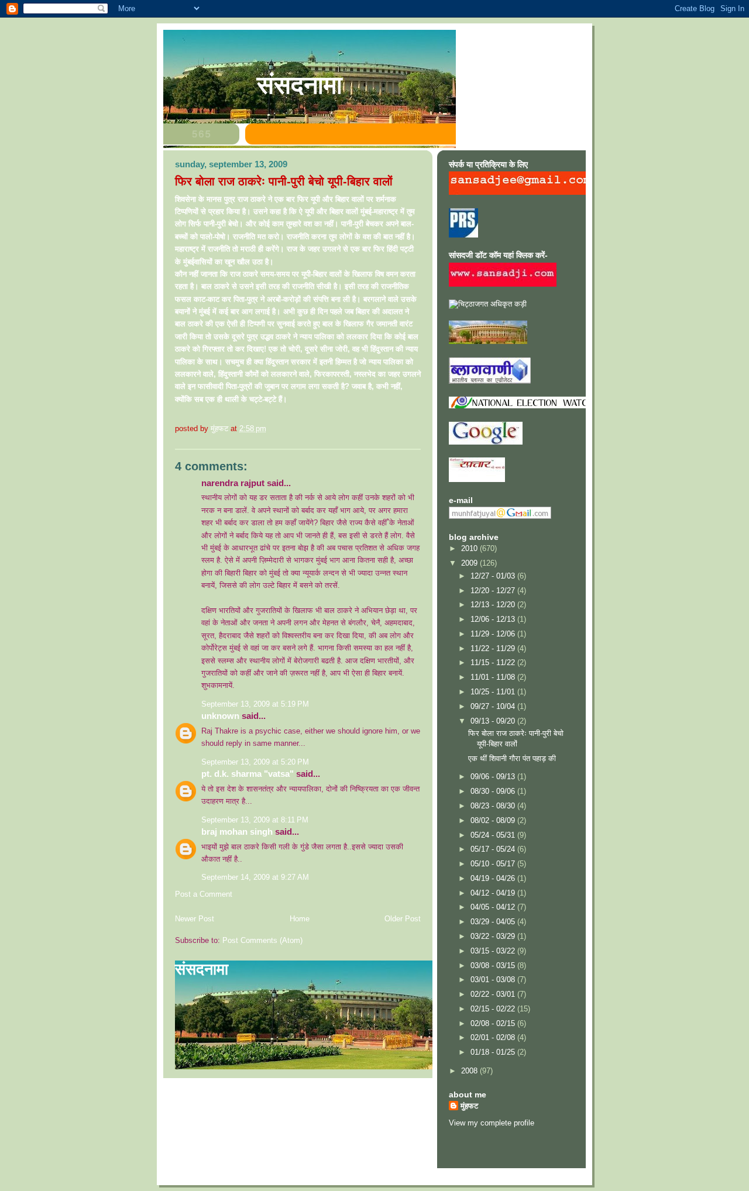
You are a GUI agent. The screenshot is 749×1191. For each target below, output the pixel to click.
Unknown (220, 716)
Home (300, 918)
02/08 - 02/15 (493, 1023)
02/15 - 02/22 (493, 1008)
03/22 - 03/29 (493, 936)
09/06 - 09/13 (493, 776)
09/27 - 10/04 (493, 706)
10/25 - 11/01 (493, 691)
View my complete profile (491, 1122)
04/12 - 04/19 (493, 893)
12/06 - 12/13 (493, 619)
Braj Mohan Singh (237, 832)
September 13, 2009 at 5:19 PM (255, 704)
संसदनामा (299, 85)
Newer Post (194, 918)
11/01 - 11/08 (493, 677)
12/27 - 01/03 (493, 576)
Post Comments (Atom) (262, 940)
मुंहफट (469, 1105)
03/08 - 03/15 (493, 965)
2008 (470, 1070)
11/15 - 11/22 (493, 662)
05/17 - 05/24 (493, 849)
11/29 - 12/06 (493, 633)
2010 (470, 548)
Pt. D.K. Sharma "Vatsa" (247, 774)
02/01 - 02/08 (493, 1037)
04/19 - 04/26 (493, 878)
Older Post (402, 918)
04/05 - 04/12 (493, 907)
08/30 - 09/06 (493, 791)
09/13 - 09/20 (493, 721)
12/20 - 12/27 (493, 590)
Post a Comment (203, 894)
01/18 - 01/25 (493, 1052)
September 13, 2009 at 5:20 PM (255, 762)
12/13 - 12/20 (493, 604)
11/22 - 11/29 (493, 648)
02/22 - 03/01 (493, 994)
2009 (470, 563)
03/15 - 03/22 (493, 950)
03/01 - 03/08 (493, 979)
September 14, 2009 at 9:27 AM (255, 877)
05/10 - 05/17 (493, 863)
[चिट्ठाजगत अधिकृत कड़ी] (488, 304)
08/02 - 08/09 (493, 820)
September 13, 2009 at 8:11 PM (254, 819)
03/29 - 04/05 (493, 921)
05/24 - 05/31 (493, 835)
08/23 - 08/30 (493, 805)
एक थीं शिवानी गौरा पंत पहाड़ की (512, 758)
